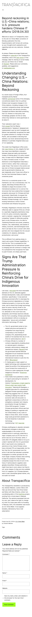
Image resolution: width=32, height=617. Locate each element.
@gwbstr (6, 64)
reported (19, 423)
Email (4, 580)
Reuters (22, 349)
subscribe (14, 55)
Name (4, 573)
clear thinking (9, 149)
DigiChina (22, 494)
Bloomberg (13, 360)
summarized (11, 99)
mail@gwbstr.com (9, 68)
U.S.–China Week (20, 521)
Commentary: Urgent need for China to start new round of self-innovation (17, 385)
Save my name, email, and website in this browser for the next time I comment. (15, 598)
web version (20, 57)
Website (4, 588)
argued (7, 126)
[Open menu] (3, 10)
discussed (13, 290)
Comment (6, 554)
